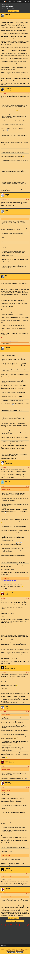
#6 (28, 353)
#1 (28, 20)
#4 (28, 216)
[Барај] (28, 1)
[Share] (27, 20)
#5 (28, 281)
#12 (28, 766)
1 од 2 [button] (10, 11)
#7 (28, 467)
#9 (28, 598)
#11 (28, 711)
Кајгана (4, 945)
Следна (15, 11)
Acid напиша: (5, 578)
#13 (28, 787)
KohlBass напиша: (6, 877)
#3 (28, 199)
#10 (28, 672)
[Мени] (2, 1)
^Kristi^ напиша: (5, 218)
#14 (28, 874)
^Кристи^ (4, 8)
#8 (28, 486)
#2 (28, 93)
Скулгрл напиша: (6, 896)
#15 (28, 893)
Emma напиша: (5, 855)
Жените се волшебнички (8, 338)
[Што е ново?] (25, 1)
